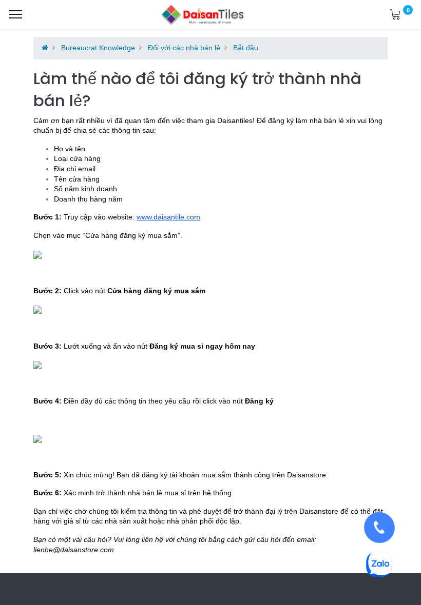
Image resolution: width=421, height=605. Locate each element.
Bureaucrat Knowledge (98, 48)
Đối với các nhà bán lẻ (184, 48)
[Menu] (15, 14)
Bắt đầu (245, 48)
